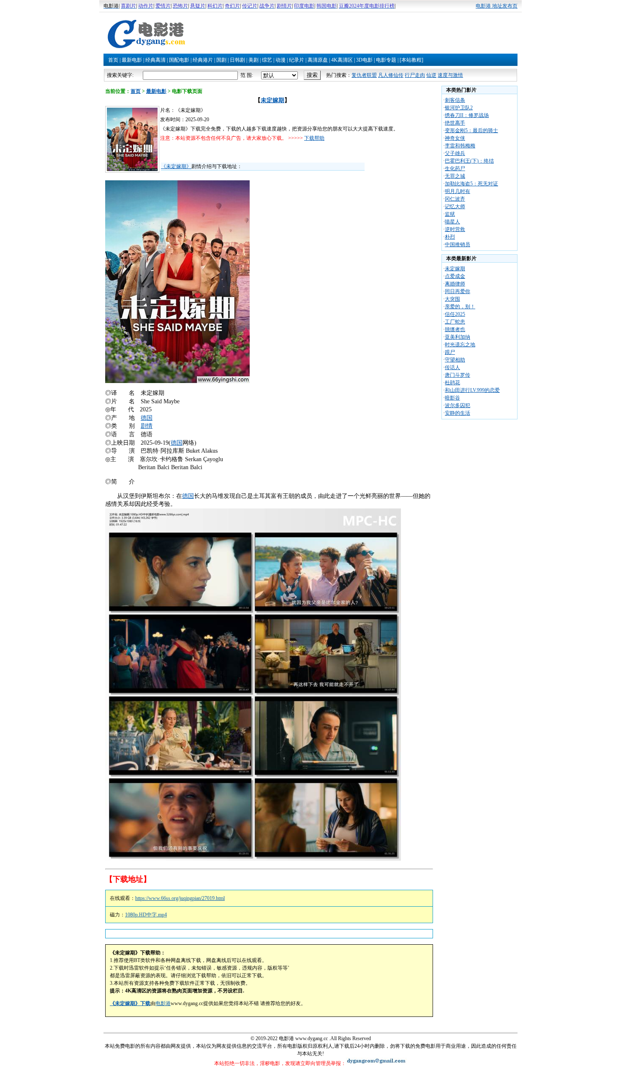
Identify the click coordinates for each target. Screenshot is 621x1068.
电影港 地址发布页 (497, 6)
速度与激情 (450, 75)
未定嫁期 (272, 100)
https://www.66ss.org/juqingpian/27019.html (180, 898)
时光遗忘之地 (460, 345)
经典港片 (203, 60)
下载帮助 (314, 138)
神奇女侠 (455, 138)
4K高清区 (342, 60)
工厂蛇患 (455, 322)
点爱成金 (455, 276)
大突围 (452, 299)
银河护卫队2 (459, 108)
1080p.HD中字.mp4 (146, 915)
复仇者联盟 (364, 75)
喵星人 (452, 222)
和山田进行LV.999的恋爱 (472, 390)
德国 (147, 418)
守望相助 (455, 360)
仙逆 (431, 75)
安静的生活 (457, 413)
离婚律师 (455, 284)
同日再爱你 (457, 291)
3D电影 (364, 60)
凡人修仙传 (390, 75)
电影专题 (386, 60)
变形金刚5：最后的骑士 (471, 130)
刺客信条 (455, 100)
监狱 (450, 214)
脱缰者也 (455, 329)
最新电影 (132, 60)
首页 (113, 60)
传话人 (452, 367)
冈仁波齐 (455, 199)
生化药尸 (455, 168)
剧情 (147, 426)
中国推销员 (457, 244)
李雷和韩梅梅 (460, 146)
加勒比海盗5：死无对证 (471, 184)
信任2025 (455, 314)
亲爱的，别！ (460, 307)
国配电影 (179, 60)
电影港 (163, 1003)
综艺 (267, 60)
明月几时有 (457, 191)
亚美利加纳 (457, 337)
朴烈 (450, 237)
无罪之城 (455, 176)
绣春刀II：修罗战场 (467, 115)
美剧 (253, 60)
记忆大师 (455, 206)
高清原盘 (318, 60)
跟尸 (450, 352)
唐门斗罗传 (457, 375)
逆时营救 (455, 229)
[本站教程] (411, 60)
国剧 (221, 60)
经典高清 (155, 60)
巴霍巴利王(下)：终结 (469, 161)
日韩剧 (237, 60)
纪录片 (296, 60)
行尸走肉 (415, 75)
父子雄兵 (455, 153)
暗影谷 (452, 398)
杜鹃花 (452, 383)
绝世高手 (455, 123)
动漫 (280, 60)
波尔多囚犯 (457, 405)
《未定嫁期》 (176, 166)
